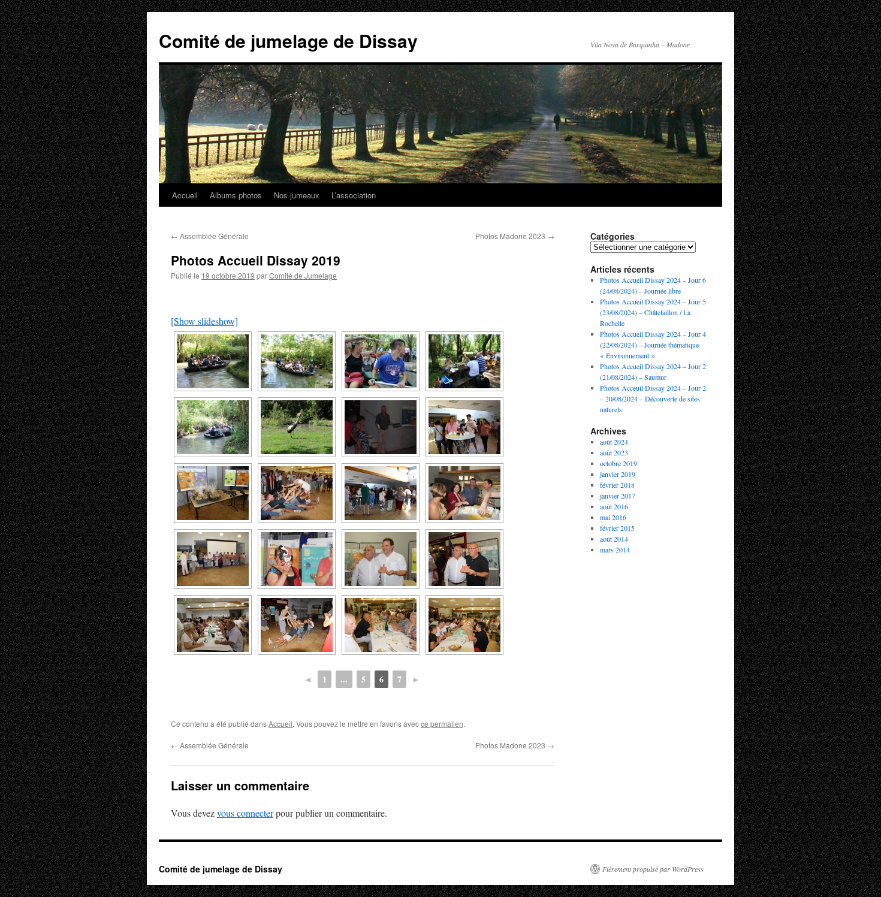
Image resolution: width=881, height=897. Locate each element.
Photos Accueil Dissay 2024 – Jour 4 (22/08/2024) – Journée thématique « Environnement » (653, 344)
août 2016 (614, 506)
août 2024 (614, 441)
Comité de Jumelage (303, 275)
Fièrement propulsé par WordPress (653, 869)
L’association (353, 195)
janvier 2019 (617, 474)
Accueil (185, 195)
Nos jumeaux (296, 195)
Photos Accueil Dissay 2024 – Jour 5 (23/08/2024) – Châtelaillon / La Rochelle (653, 312)
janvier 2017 (617, 495)
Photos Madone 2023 (514, 236)
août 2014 (614, 538)
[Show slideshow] (204, 321)
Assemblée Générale (210, 236)
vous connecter (245, 813)
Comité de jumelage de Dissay (288, 40)
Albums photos (236, 195)
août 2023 (614, 452)
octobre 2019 (618, 463)
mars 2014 (615, 549)
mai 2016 (613, 517)
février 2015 (617, 528)
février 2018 (617, 485)
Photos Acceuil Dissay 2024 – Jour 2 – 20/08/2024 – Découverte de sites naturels (653, 398)
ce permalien (442, 723)
